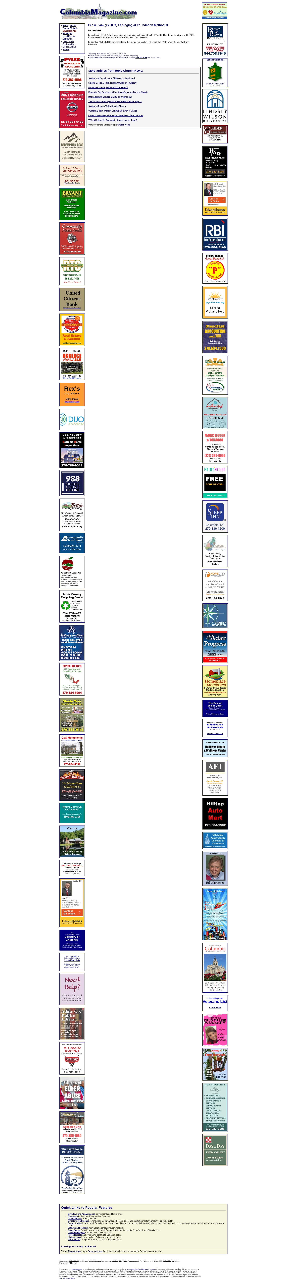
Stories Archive (69, 47)
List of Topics (68, 41)
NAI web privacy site (67, 1278)
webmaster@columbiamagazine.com (141, 1269)
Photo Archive (69, 44)
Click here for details (72, 183)
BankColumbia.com (215, 84)
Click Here (215, 1007)
